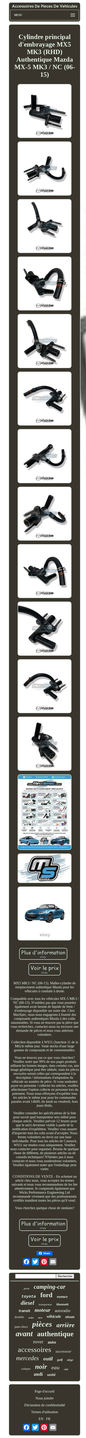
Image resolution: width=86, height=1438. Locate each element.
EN (41, 1419)
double (19, 1317)
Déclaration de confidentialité (44, 1405)
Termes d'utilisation (44, 1412)
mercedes (27, 1358)
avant (24, 1334)
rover (38, 1341)
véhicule (54, 1316)
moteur (42, 1310)
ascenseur (63, 1351)
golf (60, 1359)
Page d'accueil (44, 1391)
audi (38, 1374)
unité (51, 1374)
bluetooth (62, 1304)
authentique (55, 1334)
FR (48, 1419)
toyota (28, 1296)
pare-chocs (21, 1326)
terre (40, 1317)
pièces (42, 1324)
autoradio (63, 1310)
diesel (27, 1303)
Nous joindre (45, 1398)
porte (26, 1288)
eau (55, 1367)
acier (31, 1317)
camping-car (49, 1286)
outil (48, 1358)
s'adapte (26, 1368)
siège (70, 1359)
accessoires (34, 1350)
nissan (70, 1317)
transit (24, 1311)
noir (41, 1366)
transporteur (45, 1304)
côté (66, 1369)
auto (52, 1342)
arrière (65, 1324)
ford (46, 1295)
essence (62, 1297)
